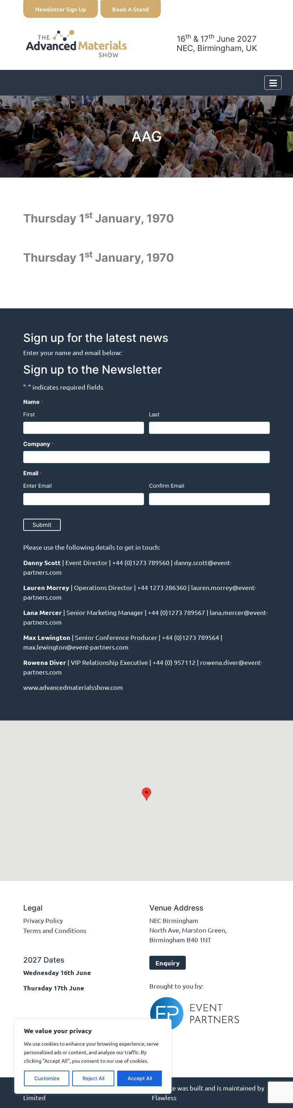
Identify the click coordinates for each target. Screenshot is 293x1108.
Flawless (164, 1097)
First (29, 414)
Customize (46, 1078)
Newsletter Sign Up (60, 9)
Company (38, 443)
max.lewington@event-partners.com (76, 647)
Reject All (93, 1078)
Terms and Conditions (54, 930)
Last (154, 414)
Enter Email (37, 485)
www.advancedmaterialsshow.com (73, 687)
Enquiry (167, 963)
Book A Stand (130, 9)
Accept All (140, 1078)
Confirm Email (166, 485)
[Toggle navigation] (273, 83)
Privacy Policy (43, 920)
